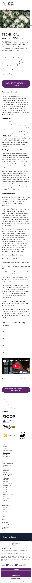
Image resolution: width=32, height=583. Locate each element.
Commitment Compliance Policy (7, 470)
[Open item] (9, 416)
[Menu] (29, 4)
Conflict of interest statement (6, 479)
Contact (4, 516)
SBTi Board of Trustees (14, 104)
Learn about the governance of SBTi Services (16, 389)
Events (5, 511)
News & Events (6, 505)
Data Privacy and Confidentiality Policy (8, 465)
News (5, 507)
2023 (3, 352)
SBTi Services (7, 456)
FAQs (3, 519)
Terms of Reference (13, 112)
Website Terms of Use (8, 495)
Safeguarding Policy (7, 486)
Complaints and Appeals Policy (7, 475)
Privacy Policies (7, 483)
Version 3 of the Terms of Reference (13, 313)
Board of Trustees (8, 451)
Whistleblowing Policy (7, 499)
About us (5, 446)
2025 (3, 338)
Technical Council (13, 96)
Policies (4, 461)
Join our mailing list (7, 524)
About (3, 444)
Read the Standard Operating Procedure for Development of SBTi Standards (16, 83)
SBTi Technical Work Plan (12, 190)
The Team (6, 448)
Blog (4, 509)
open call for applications (18, 211)
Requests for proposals (5, 528)
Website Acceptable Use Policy (7, 491)
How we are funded (6, 453)
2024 (3, 345)
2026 (4, 331)
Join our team (5, 522)
